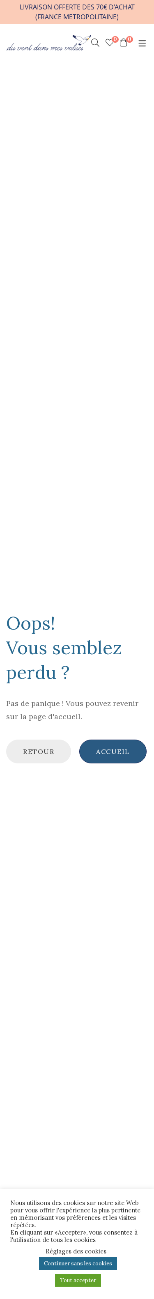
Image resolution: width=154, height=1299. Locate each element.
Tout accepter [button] (78, 1280)
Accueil (113, 751)
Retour (38, 751)
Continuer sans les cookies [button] (78, 1263)
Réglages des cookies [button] (76, 1251)
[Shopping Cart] (123, 42)
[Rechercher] (95, 42)
